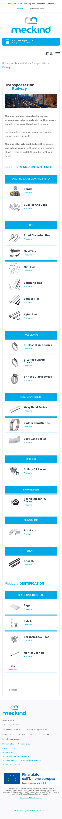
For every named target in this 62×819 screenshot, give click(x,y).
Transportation (39, 63)
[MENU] (57, 53)
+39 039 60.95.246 (16, 734)
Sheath (31, 550)
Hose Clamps (31, 334)
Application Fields (20, 63)
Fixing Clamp (31, 520)
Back (14, 690)
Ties (31, 225)
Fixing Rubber (31, 489)
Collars (31, 459)
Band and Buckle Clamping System (31, 178)
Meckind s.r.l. (42, 811)
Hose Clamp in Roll (31, 397)
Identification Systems (31, 595)
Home (5, 63)
